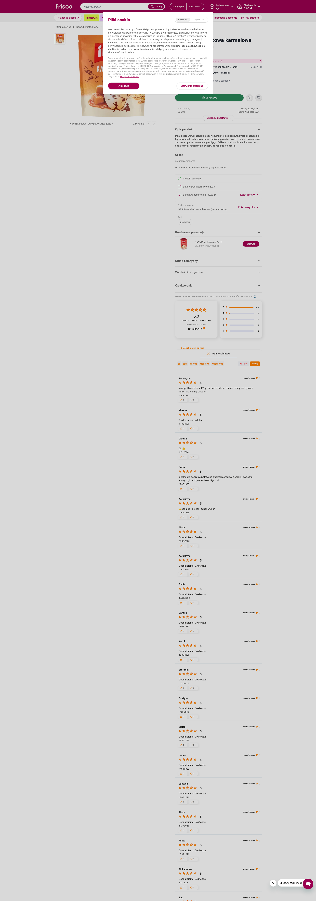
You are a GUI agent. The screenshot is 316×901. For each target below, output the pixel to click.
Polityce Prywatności (129, 76)
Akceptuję (123, 86)
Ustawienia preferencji (192, 86)
